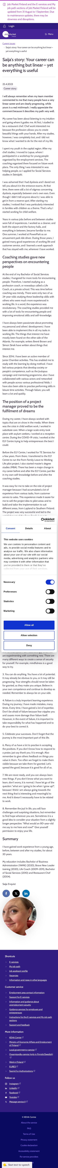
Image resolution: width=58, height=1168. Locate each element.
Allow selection (29, 635)
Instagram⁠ (14, 1083)
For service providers (29, 1156)
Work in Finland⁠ (16, 1062)
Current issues (8, 43)
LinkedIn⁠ (13, 1088)
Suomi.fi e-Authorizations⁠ (21, 1071)
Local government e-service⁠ (21, 1049)
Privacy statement (29, 1139)
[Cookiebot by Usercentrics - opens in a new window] (41, 520)
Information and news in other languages (28, 980)
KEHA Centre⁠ (15, 1037)
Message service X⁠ (17, 1101)
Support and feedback (19, 1024)
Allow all (29, 625)
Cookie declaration (29, 1145)
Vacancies (13, 975)
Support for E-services (19, 997)
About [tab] (47, 528)
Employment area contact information (27, 992)
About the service (29, 1122)
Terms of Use (29, 1134)
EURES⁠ (12, 1066)
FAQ (29, 1128)
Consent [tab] (10, 528)
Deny (29, 645)
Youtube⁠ (13, 1097)
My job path (14, 966)
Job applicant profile (18, 971)
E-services (14, 962)
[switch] (50, 591)
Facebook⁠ (13, 1092)
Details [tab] (29, 528)
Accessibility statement (29, 1151)
